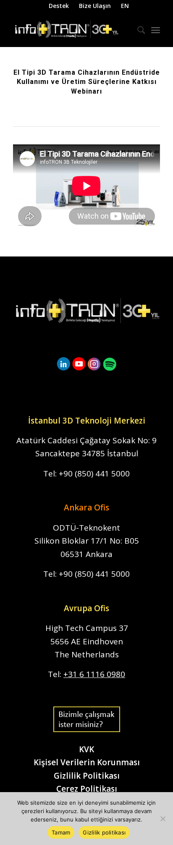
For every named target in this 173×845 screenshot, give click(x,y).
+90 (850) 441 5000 (94, 473)
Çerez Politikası (86, 788)
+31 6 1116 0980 (94, 674)
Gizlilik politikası (104, 832)
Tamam (61, 832)
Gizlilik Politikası (87, 775)
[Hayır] (162, 818)
